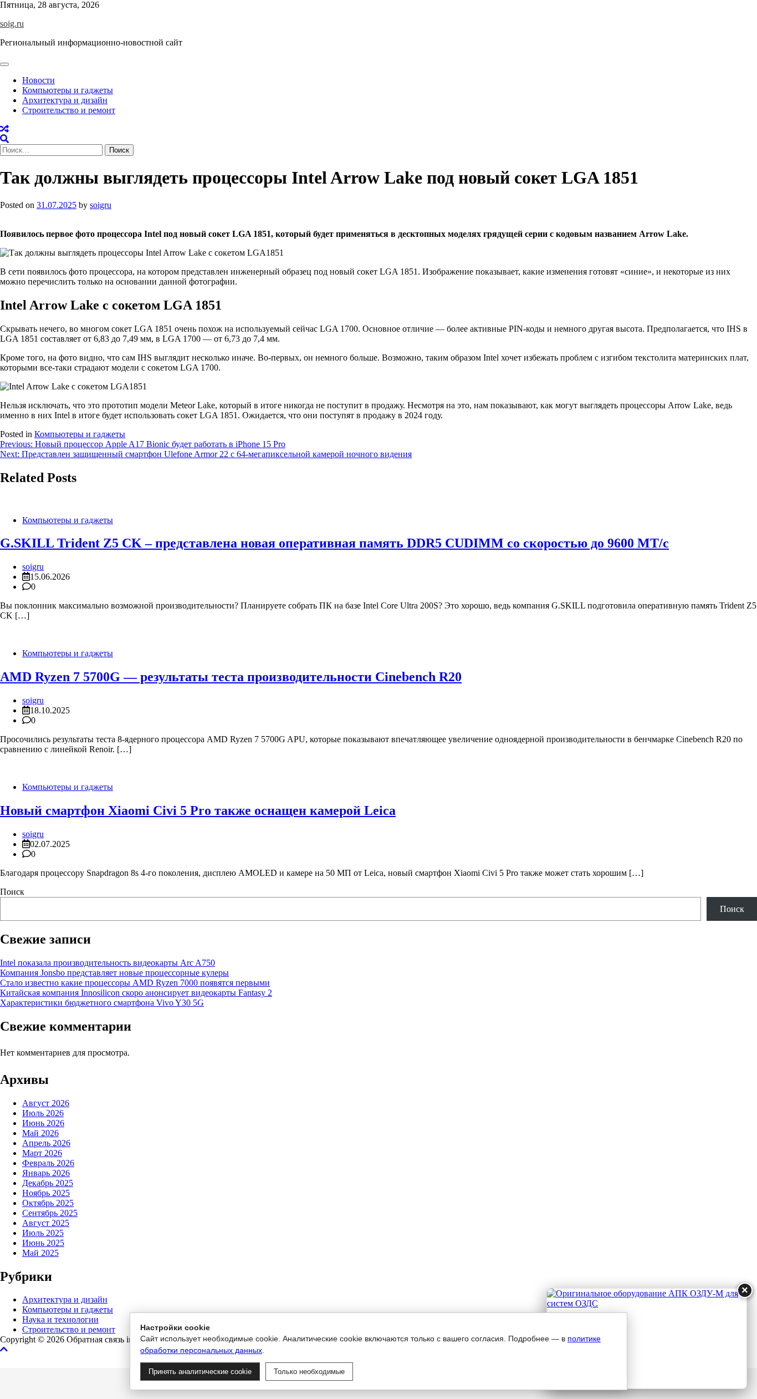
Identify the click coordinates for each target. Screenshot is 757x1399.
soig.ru (12, 23)
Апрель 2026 (46, 1143)
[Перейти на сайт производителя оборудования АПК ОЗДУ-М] (646, 1338)
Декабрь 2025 (47, 1183)
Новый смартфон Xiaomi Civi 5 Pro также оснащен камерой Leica (198, 810)
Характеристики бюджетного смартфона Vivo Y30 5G (102, 1002)
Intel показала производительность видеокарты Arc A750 (107, 962)
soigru (100, 205)
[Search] (4, 139)
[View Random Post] (4, 129)
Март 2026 (42, 1153)
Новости (38, 80)
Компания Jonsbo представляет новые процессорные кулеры (114, 972)
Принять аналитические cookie (200, 1371)
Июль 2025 (43, 1233)
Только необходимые (309, 1371)
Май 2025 (40, 1253)
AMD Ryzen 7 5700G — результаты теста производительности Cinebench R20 (231, 677)
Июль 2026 (43, 1113)
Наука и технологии (60, 1319)
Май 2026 (40, 1133)
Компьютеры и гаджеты (67, 90)
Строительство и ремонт (68, 110)
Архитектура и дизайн (65, 100)
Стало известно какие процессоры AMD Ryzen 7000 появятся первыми (135, 982)
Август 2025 (45, 1223)
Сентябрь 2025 (50, 1213)
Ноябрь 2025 (46, 1193)
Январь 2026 (46, 1173)
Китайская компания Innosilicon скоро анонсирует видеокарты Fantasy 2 (136, 992)
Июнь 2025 (43, 1243)
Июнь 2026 (43, 1123)
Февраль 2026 (48, 1163)
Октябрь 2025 (48, 1203)
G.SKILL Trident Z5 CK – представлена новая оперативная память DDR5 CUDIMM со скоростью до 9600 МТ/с (334, 543)
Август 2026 (45, 1103)
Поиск (12, 891)
